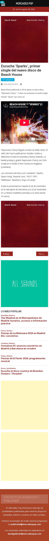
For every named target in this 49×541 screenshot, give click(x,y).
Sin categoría (8, 80)
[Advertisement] (24, 405)
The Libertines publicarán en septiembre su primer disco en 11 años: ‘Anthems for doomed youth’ (43, 254)
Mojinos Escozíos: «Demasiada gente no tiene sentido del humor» (9, 254)
